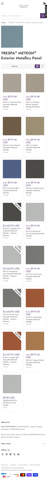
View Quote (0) (46, 11)
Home (3, 23)
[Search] (43, 15)
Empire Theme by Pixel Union (10, 470)
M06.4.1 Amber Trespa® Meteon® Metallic (33, 147)
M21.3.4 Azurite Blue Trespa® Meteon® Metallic (11, 190)
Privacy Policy (23, 465)
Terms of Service (35, 465)
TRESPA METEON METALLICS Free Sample (10, 402)
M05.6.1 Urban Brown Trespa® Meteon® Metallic (11, 147)
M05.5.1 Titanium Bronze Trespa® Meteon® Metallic (33, 104)
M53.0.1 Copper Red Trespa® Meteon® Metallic (34, 319)
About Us (13, 465)
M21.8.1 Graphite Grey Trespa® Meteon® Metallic (35, 190)
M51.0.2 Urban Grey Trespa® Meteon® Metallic (34, 276)
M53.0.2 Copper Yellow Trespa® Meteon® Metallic (35, 362)
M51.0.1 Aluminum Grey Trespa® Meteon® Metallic (35, 233)
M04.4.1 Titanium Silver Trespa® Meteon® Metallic (12, 104)
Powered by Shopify (26, 470)
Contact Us (4, 465)
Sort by (14, 66)
